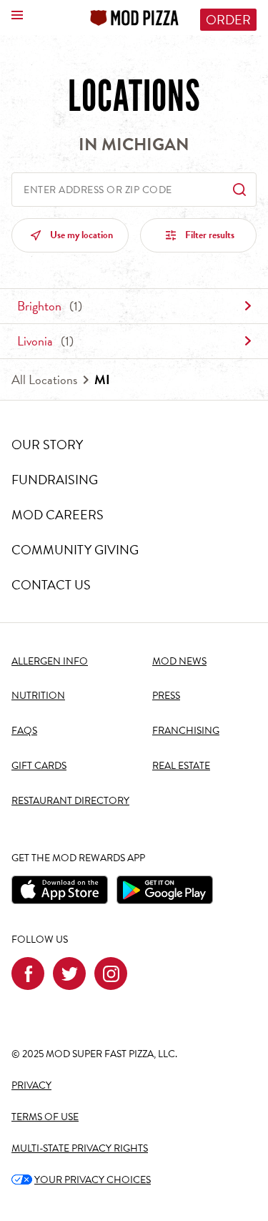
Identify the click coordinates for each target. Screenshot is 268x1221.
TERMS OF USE (45, 1116)
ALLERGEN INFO (49, 661)
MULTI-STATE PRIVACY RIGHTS (79, 1148)
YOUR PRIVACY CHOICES (81, 1179)
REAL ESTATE (181, 765)
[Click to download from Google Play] (164, 890)
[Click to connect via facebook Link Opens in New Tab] (27, 973)
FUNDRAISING (54, 479)
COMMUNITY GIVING (75, 549)
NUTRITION (38, 695)
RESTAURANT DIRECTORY (70, 800)
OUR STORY (47, 444)
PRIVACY (31, 1085)
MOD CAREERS (57, 514)
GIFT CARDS (38, 765)
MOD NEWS (179, 661)
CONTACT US (51, 584)
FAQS (24, 730)
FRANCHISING (185, 730)
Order (228, 19)
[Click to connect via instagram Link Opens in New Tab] (110, 973)
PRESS (166, 695)
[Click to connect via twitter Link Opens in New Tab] (69, 973)
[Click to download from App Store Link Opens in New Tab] (59, 890)
